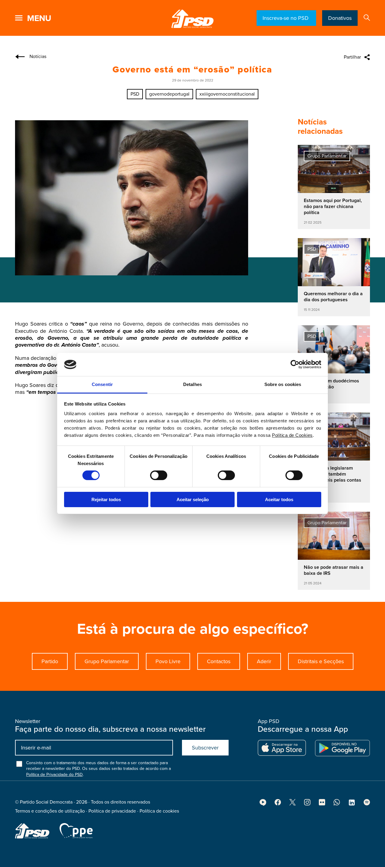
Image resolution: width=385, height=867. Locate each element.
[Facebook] (278, 804)
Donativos (340, 18)
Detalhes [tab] (192, 384)
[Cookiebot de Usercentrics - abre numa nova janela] (295, 364)
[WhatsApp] (337, 804)
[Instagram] (307, 804)
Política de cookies (159, 811)
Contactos (218, 661)
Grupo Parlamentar (107, 661)
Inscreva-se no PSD (286, 18)
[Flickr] (322, 804)
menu (39, 18)
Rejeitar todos (106, 499)
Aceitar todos (279, 499)
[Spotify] (367, 804)
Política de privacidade (112, 811)
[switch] (158, 475)
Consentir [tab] (102, 384)
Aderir (264, 661)
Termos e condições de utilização (50, 811)
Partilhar (352, 57)
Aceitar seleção (193, 499)
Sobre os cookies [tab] (282, 384)
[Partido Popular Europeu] (76, 830)
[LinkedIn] (351, 804)
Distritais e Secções (321, 661)
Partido (50, 661)
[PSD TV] (263, 804)
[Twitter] (292, 804)
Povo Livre (168, 661)
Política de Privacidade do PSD (54, 774)
